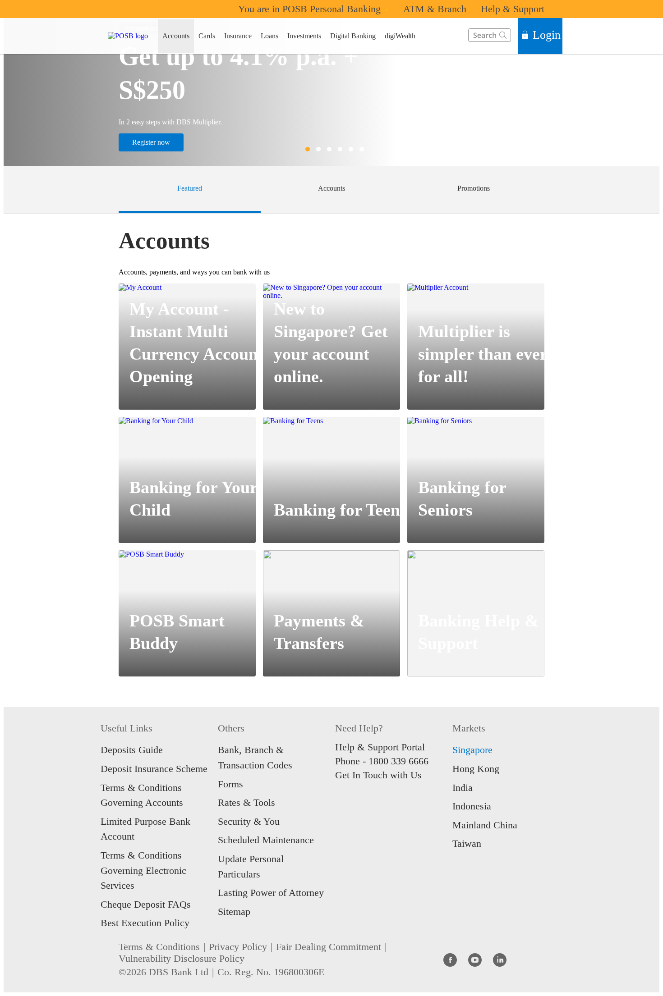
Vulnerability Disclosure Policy (181, 958)
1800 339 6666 (398, 761)
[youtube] (475, 959)
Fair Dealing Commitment (328, 946)
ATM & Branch (434, 8)
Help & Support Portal (380, 747)
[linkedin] (499, 959)
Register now (151, 142)
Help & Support (512, 8)
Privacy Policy (238, 946)
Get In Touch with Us (378, 775)
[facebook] (450, 959)
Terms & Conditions (159, 946)
